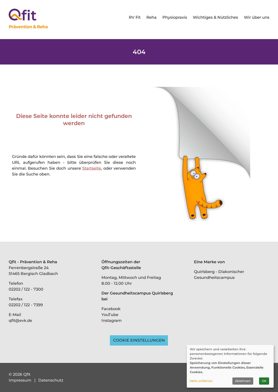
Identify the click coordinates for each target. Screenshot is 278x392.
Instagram (111, 320)
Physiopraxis (174, 17)
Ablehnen (243, 381)
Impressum (20, 380)
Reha (151, 17)
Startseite (91, 168)
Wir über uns (256, 17)
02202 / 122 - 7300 (26, 289)
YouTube (109, 314)
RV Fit (135, 17)
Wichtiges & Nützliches (215, 17)
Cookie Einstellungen (139, 340)
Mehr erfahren (201, 381)
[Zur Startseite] (28, 18)
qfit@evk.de (20, 320)
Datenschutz (50, 380)
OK (264, 381)
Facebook (111, 308)
